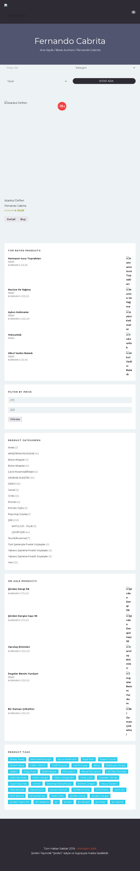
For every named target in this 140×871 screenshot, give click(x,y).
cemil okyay (80, 765)
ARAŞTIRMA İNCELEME (21, 453)
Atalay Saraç (17, 759)
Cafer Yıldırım (38, 765)
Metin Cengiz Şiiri (64, 777)
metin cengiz (40, 777)
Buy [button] (23, 219)
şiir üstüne (117, 801)
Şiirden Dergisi (100, 795)
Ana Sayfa (46, 50)
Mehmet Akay (18, 777)
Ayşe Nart (88, 759)
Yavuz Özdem (109, 783)
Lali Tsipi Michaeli (116, 771)
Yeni (10, 562)
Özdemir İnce (81, 789)
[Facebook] (56, 838)
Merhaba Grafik (86, 848)
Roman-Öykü (16, 507)
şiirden (68, 801)
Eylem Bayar (49, 771)
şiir (56, 801)
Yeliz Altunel (17, 789)
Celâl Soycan (59, 765)
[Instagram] (70, 838)
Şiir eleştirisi (42, 801)
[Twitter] (63, 838)
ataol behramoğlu (41, 759)
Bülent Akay (17, 765)
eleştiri (14, 771)
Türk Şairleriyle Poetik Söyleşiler (27, 544)
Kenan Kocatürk (91, 771)
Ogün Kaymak (18, 783)
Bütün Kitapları (16, 465)
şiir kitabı (101, 801)
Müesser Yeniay (108, 777)
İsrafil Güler (57, 795)
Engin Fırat (30, 771)
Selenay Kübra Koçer (59, 783)
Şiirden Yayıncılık (19, 801)
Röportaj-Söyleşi (18, 514)
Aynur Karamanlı (67, 759)
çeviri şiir (119, 789)
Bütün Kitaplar (16, 459)
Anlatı (11, 447)
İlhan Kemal (17, 795)
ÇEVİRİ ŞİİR (18, 532)
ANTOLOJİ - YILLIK (22, 526)
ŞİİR (10, 520)
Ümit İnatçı (102, 789)
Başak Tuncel (108, 759)
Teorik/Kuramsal (17, 538)
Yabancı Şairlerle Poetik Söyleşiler (28, 550)
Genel (11, 489)
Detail (11, 219)
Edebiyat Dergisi (115, 765)
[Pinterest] (83, 838)
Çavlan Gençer (58, 789)
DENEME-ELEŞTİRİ (18, 477)
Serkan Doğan (86, 783)
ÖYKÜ (11, 495)
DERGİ (12, 483)
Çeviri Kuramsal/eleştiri (21, 471)
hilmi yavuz (69, 771)
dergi (97, 765)
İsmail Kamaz (37, 795)
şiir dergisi (84, 801)
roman (12, 501)
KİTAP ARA (105, 81)
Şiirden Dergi (77, 795)
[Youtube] (76, 838)
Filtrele (15, 419)
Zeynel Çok (37, 789)
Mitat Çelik (86, 777)
